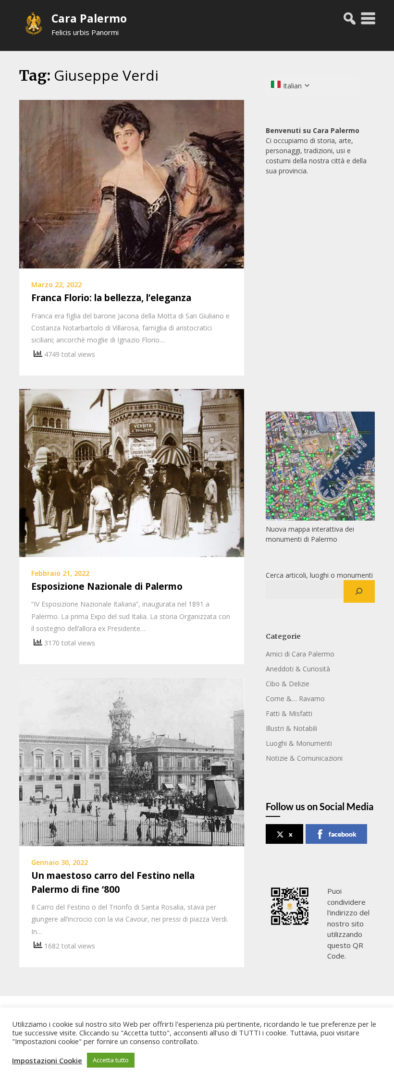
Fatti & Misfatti (289, 713)
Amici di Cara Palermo (300, 653)
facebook (343, 834)
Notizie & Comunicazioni (304, 758)
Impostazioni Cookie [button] (47, 1060)
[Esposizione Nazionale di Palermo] (131, 472)
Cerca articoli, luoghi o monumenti (319, 575)
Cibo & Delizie (287, 683)
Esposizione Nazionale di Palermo (107, 586)
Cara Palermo (89, 18)
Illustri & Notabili (291, 728)
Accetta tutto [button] (111, 1060)
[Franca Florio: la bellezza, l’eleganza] (131, 183)
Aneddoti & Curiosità (298, 668)
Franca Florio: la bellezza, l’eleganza (111, 298)
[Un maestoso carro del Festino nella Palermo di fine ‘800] (131, 761)
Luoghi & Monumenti (299, 743)
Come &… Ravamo (295, 698)
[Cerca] (359, 591)
